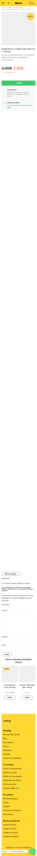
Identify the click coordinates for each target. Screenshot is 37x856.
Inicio (3, 7)
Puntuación (6, 605)
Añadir (19, 83)
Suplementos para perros (10, 9)
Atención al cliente (13, 103)
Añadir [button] (9, 697)
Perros (9, 7)
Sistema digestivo (27, 9)
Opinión (5, 610)
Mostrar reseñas (10, 574)
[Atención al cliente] (5, 103)
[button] (32, 851)
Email (4, 645)
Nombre (5, 637)
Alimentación (18, 7)
